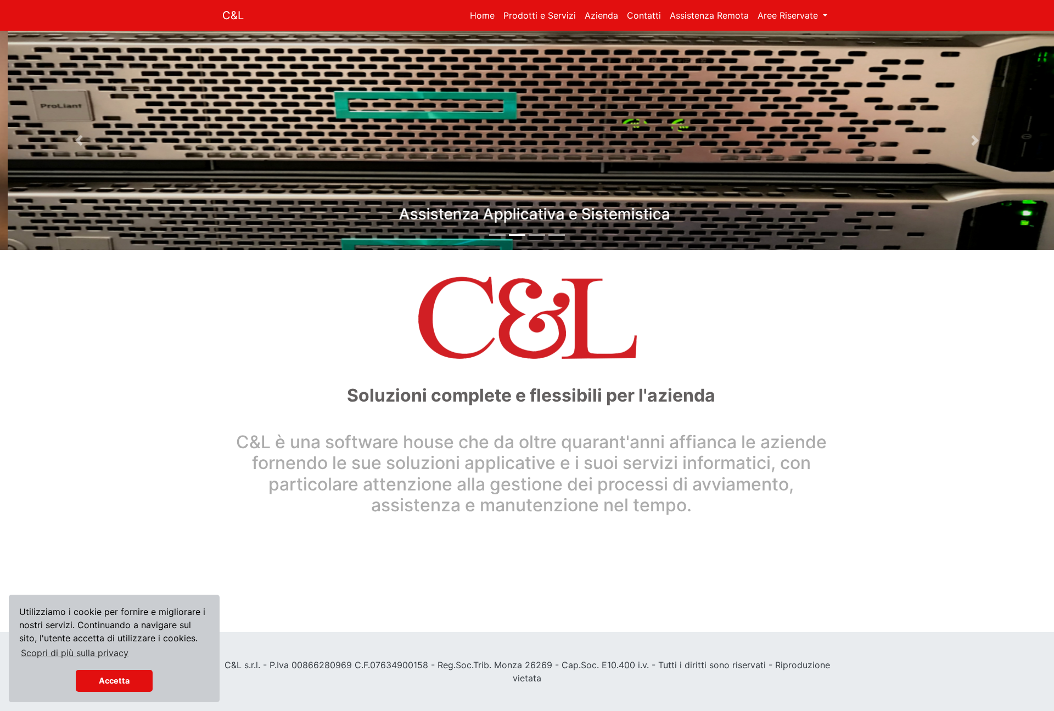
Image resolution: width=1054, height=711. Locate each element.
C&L (233, 15)
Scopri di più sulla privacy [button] (74, 652)
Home (482, 15)
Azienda (601, 15)
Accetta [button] (114, 680)
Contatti (644, 15)
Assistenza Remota (709, 15)
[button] (79, 140)
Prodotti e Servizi (539, 15)
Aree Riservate (789, 15)
